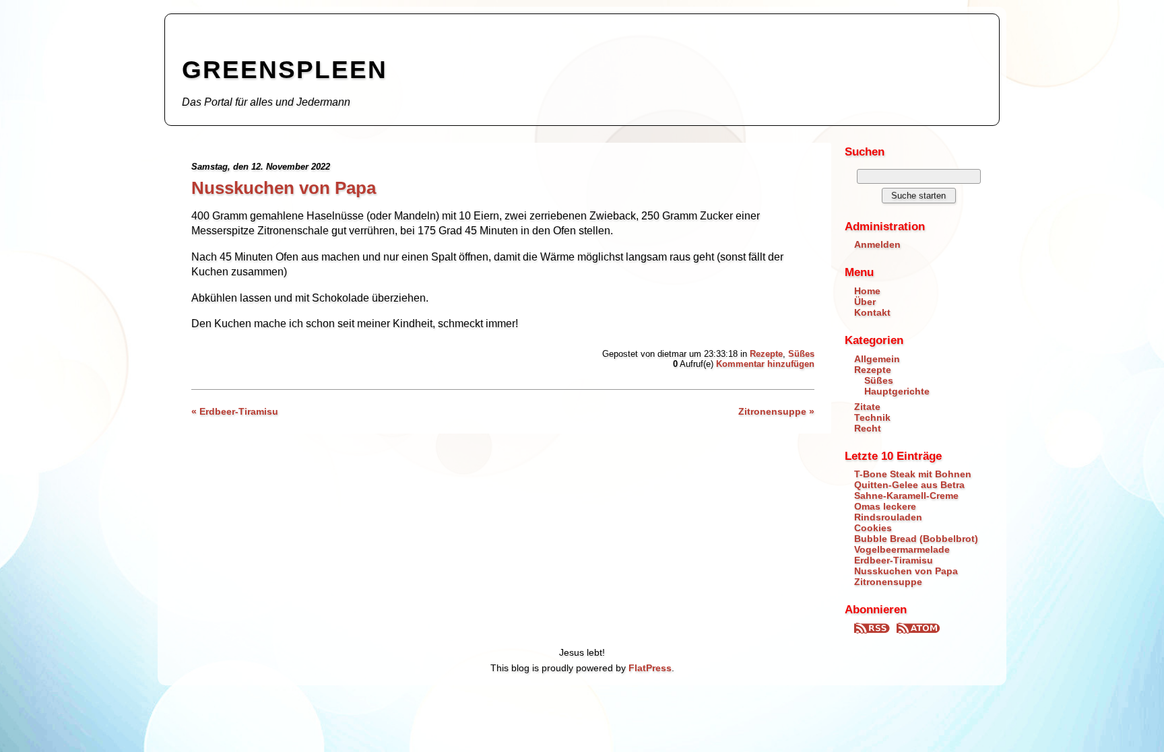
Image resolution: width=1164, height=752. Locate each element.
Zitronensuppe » (776, 411)
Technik (872, 417)
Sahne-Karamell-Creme (906, 495)
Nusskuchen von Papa (283, 187)
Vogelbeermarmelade (902, 549)
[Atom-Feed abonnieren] (918, 630)
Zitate (867, 406)
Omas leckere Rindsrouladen (888, 511)
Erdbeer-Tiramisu (893, 560)
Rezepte (766, 354)
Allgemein (877, 358)
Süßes (801, 354)
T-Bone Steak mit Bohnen (912, 474)
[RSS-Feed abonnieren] (873, 630)
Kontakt (872, 312)
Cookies (873, 527)
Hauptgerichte (897, 391)
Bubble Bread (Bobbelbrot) (916, 538)
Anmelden (877, 244)
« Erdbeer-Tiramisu (234, 411)
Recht (867, 428)
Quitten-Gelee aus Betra (909, 484)
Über (865, 301)
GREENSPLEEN (284, 69)
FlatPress (650, 667)
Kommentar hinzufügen (765, 364)
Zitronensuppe (888, 581)
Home (867, 290)
